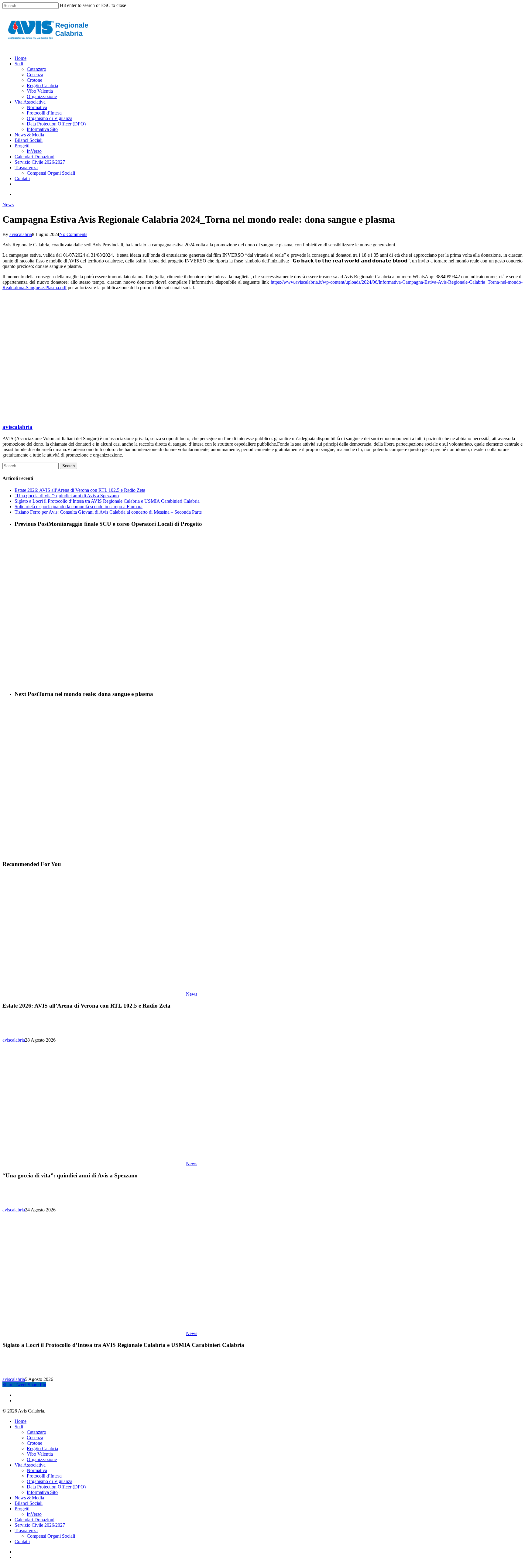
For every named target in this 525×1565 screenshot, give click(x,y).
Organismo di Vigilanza (49, 1481)
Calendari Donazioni (34, 1519)
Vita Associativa (30, 1464)
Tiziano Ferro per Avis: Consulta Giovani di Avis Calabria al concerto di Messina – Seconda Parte (108, 512)
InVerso (34, 1514)
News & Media (29, 1497)
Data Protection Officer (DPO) (56, 1486)
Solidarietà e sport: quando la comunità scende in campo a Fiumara (78, 506)
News (8, 204)
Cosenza (35, 1437)
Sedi (19, 1426)
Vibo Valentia (40, 1454)
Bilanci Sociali (29, 1503)
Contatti (22, 1541)
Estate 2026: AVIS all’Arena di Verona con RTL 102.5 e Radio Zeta (80, 490)
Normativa (37, 1470)
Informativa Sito (42, 1492)
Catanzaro (36, 1432)
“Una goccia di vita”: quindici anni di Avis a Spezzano (67, 495)
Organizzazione (42, 1459)
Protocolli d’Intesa (44, 1475)
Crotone (34, 1443)
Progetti (22, 1508)
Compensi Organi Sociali (51, 1536)
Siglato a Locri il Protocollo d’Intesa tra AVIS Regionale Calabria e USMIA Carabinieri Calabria (107, 501)
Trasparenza (26, 1530)
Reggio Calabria (42, 1448)
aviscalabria (20, 234)
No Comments (73, 234)
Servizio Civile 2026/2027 (40, 1525)
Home (20, 1421)
